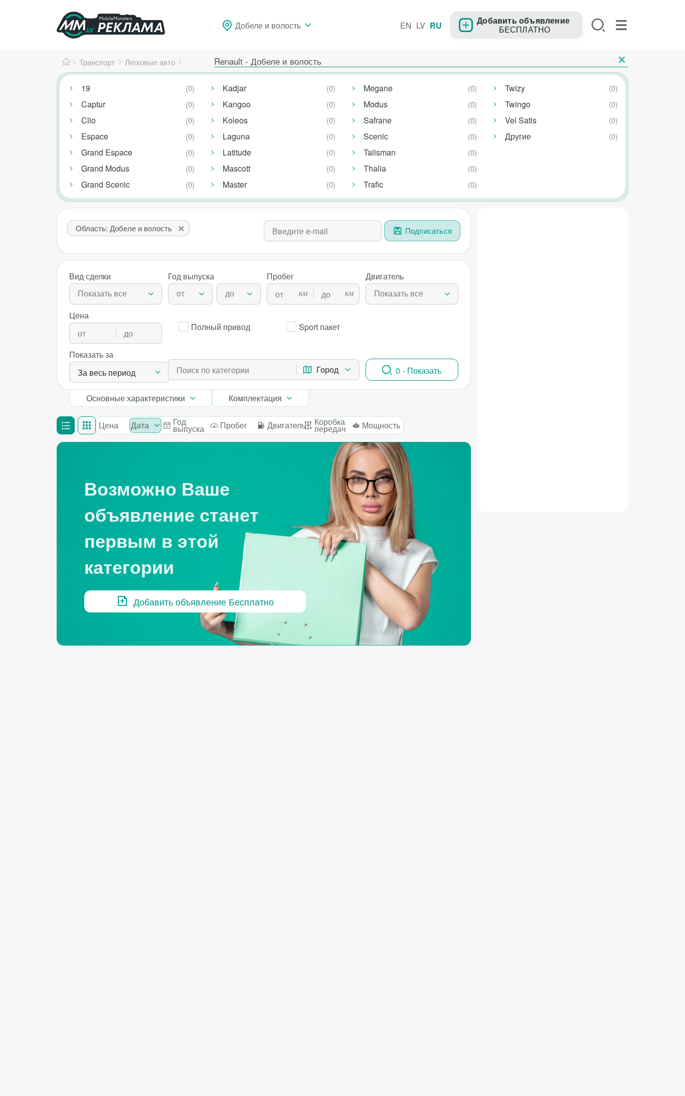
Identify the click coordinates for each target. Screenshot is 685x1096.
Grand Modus (105, 168)
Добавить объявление (523, 20)
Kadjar (234, 88)
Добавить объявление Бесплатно (203, 601)
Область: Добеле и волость (124, 228)
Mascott (236, 168)
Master (235, 184)
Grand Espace (106, 152)
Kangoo (237, 104)
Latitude (237, 152)
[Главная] (66, 62)
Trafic (373, 184)
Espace (94, 136)
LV (420, 25)
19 (85, 88)
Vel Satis (521, 120)
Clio (88, 120)
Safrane (378, 120)
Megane (378, 88)
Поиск (598, 25)
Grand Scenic (105, 184)
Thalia (375, 168)
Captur (93, 104)
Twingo (518, 104)
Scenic (376, 136)
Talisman (380, 152)
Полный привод (220, 327)
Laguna (236, 136)
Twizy (515, 88)
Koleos (235, 120)
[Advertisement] (553, 358)
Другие (518, 136)
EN (406, 25)
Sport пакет (319, 327)
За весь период (106, 372)
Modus (376, 104)
